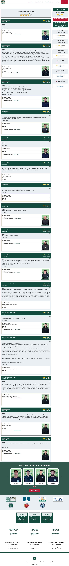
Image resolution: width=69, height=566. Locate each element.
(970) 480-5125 (61, 62)
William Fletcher (17, 218)
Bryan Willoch (16, 72)
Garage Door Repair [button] (39, 1)
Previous (8, 476)
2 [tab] (34, 486)
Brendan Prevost (17, 329)
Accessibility (32, 561)
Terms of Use (18, 561)
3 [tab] (35, 486)
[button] (60, 36)
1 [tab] (33, 486)
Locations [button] (58, 1)
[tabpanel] (16, 476)
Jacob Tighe (16, 100)
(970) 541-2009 (61, 32)
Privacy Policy (25, 561)
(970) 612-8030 (61, 42)
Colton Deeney (17, 272)
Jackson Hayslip (17, 33)
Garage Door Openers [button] (49, 1)
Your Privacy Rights (49, 561)
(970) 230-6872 (61, 52)
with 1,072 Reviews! (60, 15)
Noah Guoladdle (17, 129)
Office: (12, 544)
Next (61, 476)
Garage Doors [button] (30, 1)
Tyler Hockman (17, 243)
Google (34, 558)
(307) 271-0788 (61, 81)
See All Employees (35, 490)
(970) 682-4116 (61, 71)
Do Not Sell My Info (40, 561)
